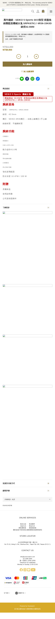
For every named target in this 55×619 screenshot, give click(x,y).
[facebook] (27, 79)
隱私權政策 (22, 528)
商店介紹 (23, 524)
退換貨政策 (32, 528)
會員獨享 (32, 524)
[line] (22, 79)
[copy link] (38, 79)
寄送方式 (32, 526)
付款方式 (23, 526)
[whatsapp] (32, 79)
